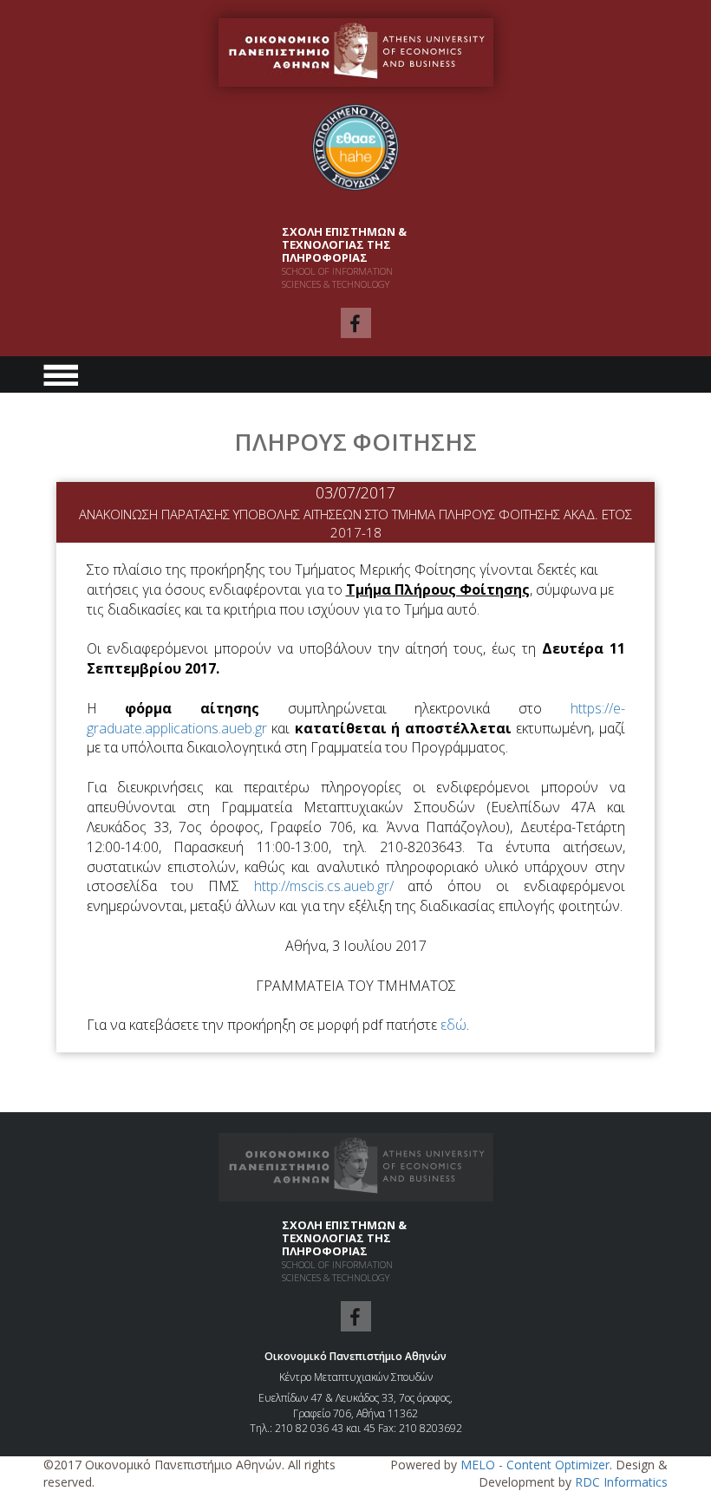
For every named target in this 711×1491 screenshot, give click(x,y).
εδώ (453, 1024)
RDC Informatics (621, 1482)
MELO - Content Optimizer (535, 1464)
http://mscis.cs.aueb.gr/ (331, 885)
